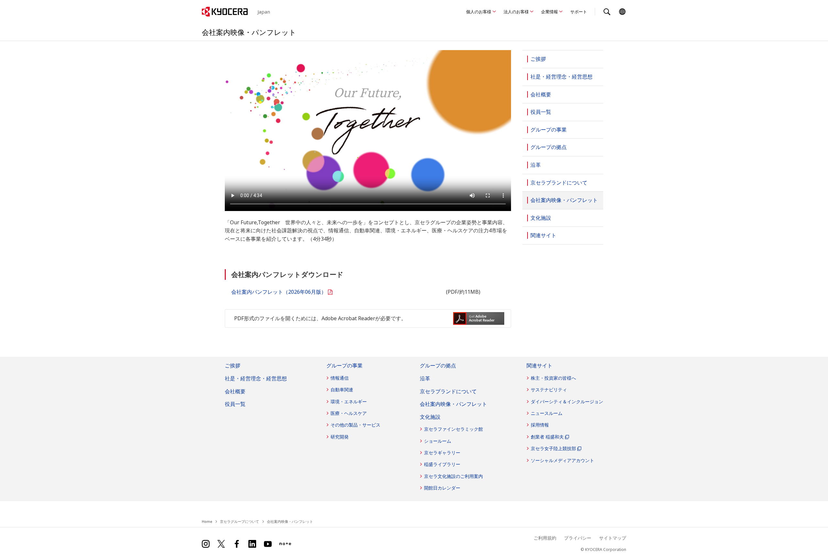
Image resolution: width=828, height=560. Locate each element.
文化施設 (430, 416)
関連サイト (539, 365)
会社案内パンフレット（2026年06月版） (278, 291)
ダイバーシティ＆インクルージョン (567, 401)
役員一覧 (235, 403)
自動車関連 (342, 389)
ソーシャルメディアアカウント (562, 460)
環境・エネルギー (349, 401)
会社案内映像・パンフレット (453, 403)
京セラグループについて (239, 521)
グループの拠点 (438, 365)
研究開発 (340, 437)
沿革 (425, 378)
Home (207, 521)
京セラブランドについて (448, 391)
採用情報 (540, 425)
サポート (578, 12)
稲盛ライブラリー (442, 464)
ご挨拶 (232, 365)
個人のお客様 (478, 12)
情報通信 (340, 378)
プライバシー (577, 538)
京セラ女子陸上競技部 (553, 448)
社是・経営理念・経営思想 (256, 378)
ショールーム (437, 441)
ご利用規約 (545, 538)
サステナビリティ (549, 389)
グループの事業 (344, 365)
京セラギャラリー (442, 452)
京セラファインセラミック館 (453, 429)
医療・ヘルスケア (349, 413)
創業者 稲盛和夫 (547, 437)
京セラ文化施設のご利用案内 (453, 476)
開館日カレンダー (442, 488)
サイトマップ (612, 538)
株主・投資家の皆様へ (553, 378)
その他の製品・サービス (355, 425)
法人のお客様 (516, 12)
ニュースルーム (546, 413)
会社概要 (235, 391)
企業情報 (549, 12)
